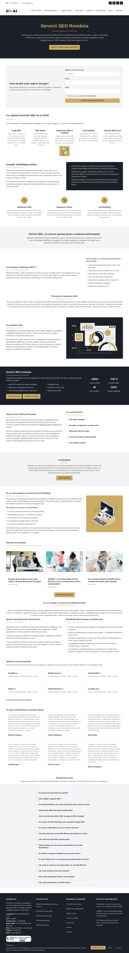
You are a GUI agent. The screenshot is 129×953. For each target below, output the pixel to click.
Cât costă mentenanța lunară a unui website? (57, 877)
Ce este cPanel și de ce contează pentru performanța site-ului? (64, 859)
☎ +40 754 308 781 (12, 3)
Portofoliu (101, 10)
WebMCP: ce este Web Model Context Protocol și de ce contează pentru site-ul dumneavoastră (64, 581)
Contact (119, 10)
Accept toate (98, 947)
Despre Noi (70, 923)
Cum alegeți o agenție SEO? (50, 799)
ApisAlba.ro (13, 673)
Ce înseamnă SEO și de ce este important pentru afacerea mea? (64, 804)
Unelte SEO (66, 10)
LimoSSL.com (93, 689)
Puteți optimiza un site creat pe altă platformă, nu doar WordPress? (61, 846)
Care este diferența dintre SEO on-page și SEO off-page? (61, 816)
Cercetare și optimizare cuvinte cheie (84, 425)
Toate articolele (64, 595)
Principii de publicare (43, 920)
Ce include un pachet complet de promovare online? (60, 853)
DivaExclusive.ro (54, 673)
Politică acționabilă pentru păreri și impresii (47, 905)
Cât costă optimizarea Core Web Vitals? (55, 882)
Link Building (64, 478)
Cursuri (89, 10)
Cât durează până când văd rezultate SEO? (56, 810)
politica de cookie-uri (38, 950)
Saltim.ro (12, 689)
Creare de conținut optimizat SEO (82, 437)
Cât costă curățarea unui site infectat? (54, 871)
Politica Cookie (71, 913)
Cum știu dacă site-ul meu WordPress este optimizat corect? (63, 833)
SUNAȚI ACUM (14, 396)
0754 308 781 (16, 930)
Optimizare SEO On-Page (79, 431)
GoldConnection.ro (55, 689)
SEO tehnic (40, 130)
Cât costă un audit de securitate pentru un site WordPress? (62, 865)
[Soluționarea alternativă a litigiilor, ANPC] (18, 939)
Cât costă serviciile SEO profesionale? (54, 839)
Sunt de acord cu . (82, 96)
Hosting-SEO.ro (94, 673)
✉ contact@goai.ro (27, 3)
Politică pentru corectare (44, 916)
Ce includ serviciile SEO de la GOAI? (53, 793)
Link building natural (77, 443)
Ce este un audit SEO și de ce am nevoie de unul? (59, 828)
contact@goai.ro (16, 933)
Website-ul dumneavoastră (74, 70)
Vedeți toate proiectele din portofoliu (19, 700)
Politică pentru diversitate (44, 911)
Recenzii (69, 932)
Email (67, 87)
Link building (89, 130)
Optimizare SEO (50, 10)
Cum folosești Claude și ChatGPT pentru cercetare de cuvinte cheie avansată (107, 923)
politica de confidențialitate (87, 96)
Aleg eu (118, 947)
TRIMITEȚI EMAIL (31, 396)
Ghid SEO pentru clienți (74, 904)
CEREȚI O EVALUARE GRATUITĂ (64, 47)
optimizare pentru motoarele (50, 425)
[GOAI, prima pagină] (11, 10)
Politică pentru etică (42, 925)
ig (113, 3)
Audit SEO (16, 130)
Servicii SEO (36, 10)
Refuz (110, 947)
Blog (111, 10)
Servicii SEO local (112, 130)
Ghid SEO (79, 10)
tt (117, 3)
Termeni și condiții (72, 918)
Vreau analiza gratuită (92, 100)
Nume (67, 78)
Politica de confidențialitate (75, 909)
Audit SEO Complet (76, 419)
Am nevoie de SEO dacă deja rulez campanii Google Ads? (62, 822)
